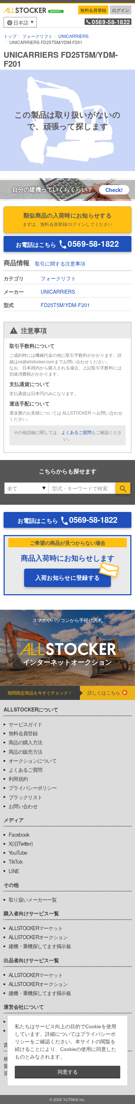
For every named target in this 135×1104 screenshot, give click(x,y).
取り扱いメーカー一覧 (33, 899)
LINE (14, 871)
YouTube (18, 852)
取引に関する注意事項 (60, 263)
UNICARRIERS (58, 291)
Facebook (19, 834)
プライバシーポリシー (33, 787)
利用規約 (18, 778)
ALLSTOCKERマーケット (36, 928)
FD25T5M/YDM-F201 (65, 304)
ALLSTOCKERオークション (38, 937)
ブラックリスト (25, 797)
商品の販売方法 (25, 751)
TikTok (15, 861)
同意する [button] (68, 1072)
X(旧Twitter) (21, 843)
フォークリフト (58, 278)
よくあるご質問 (76, 432)
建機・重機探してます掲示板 (40, 946)
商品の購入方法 (25, 742)
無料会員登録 (93, 10)
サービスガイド (25, 724)
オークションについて (33, 760)
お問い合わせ (23, 806)
